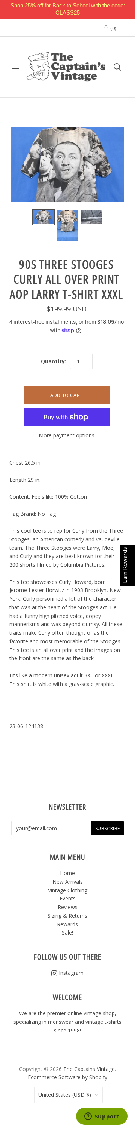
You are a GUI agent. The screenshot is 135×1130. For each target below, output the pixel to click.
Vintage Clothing (67, 890)
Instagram (70, 972)
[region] (67, 9)
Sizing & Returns (67, 915)
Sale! (67, 932)
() (112, 28)
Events (68, 898)
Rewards (67, 924)
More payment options (66, 435)
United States (64, 1094)
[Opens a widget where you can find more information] (102, 1117)
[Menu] (15, 67)
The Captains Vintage (89, 1068)
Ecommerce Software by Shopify (67, 1077)
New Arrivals (67, 881)
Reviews (68, 907)
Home (67, 873)
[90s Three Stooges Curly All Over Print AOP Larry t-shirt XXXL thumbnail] (43, 217)
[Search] (117, 67)
